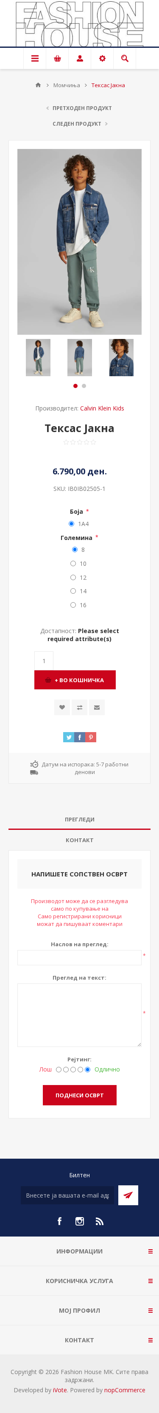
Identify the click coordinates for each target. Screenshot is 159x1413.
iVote (60, 1390)
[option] (38, 357)
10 (83, 563)
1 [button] (75, 386)
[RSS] (100, 1221)
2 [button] (84, 386)
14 (83, 591)
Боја (77, 511)
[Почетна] (38, 85)
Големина (77, 537)
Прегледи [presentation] (80, 819)
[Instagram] (79, 1221)
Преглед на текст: (79, 977)
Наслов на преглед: (80, 944)
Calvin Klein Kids (102, 408)
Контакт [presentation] (80, 840)
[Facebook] (59, 1221)
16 (83, 605)
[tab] (79, 819)
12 (83, 577)
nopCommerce (124, 1390)
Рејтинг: (79, 1059)
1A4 (83, 524)
